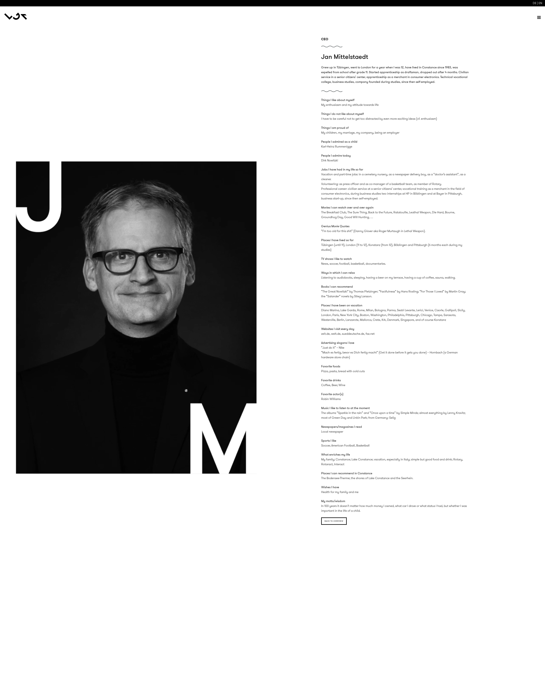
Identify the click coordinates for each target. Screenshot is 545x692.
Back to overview (334, 521)
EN (540, 3)
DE (534, 3)
